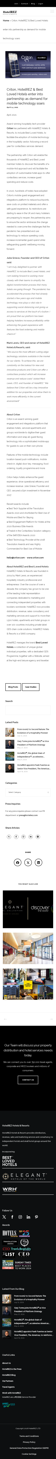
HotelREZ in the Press (11, 1369)
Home (6, 20)
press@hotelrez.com (28, 815)
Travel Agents (8, 1387)
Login (40, 3)
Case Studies (30, 687)
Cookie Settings (29, 1454)
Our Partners (7, 1381)
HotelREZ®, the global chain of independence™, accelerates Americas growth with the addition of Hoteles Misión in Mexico (33, 755)
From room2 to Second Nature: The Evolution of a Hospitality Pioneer (33, 731)
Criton (10, 128)
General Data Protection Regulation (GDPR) (29, 1448)
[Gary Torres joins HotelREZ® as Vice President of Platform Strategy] (9, 744)
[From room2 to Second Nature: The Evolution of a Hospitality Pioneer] (9, 732)
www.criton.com (35, 557)
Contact (24, 3)
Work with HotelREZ (11, 1393)
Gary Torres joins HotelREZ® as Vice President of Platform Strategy (33, 743)
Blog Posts (13, 687)
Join (16, 3)
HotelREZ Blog (9, 1375)
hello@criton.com (16, 557)
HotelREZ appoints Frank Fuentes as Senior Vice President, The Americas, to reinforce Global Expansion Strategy (33, 767)
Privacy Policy (29, 1442)
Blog (33, 3)
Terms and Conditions (29, 1436)
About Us (6, 1363)
